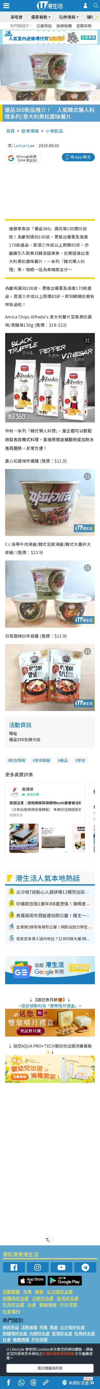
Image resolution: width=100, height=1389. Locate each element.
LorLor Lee (24, 145)
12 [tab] (64, 37)
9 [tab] (48, 37)
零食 (81, 760)
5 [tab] (59, 31)
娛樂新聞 (64, 25)
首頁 (10, 131)
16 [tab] (53, 43)
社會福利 (11, 1311)
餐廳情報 (48, 1304)
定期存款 (84, 25)
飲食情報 (30, 131)
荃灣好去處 (67, 1298)
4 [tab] (53, 31)
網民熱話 (11, 1327)
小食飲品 (54, 131)
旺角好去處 (13, 1304)
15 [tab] (48, 43)
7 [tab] (38, 37)
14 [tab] (43, 43)
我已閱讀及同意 (50, 1368)
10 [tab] (53, 37)
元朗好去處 (43, 1298)
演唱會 (16, 17)
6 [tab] (64, 31)
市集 (27, 1291)
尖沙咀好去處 (60, 1291)
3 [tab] (48, 31)
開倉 (39, 1291)
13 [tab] (38, 43)
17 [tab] (59, 43)
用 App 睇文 (80, 156)
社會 (31, 1304)
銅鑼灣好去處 (16, 1298)
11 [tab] (59, 37)
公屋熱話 (44, 25)
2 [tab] (43, 31)
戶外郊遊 (68, 1304)
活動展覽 (11, 1291)
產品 (64, 760)
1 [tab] (38, 31)
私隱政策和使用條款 (58, 1353)
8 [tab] (43, 37)
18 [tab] (64, 43)
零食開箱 (42, 760)
